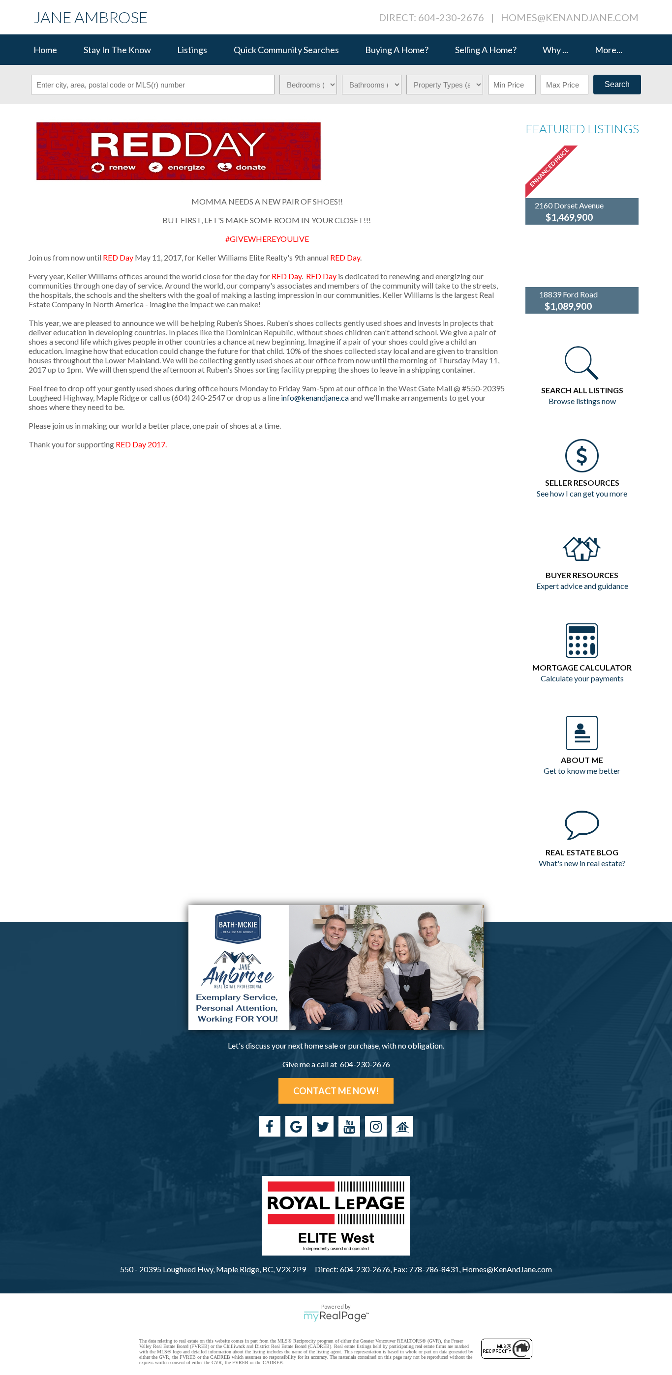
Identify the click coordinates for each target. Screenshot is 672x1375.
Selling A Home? (486, 49)
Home (45, 49)
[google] (296, 1126)
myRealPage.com (336, 1316)
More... (608, 49)
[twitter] (323, 1126)
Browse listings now (582, 401)
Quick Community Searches (286, 49)
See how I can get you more (582, 493)
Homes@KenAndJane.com (570, 17)
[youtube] (349, 1126)
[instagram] (376, 1126)
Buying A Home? (396, 49)
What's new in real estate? (582, 863)
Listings (192, 49)
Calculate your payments (582, 678)
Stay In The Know (117, 49)
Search (617, 84)
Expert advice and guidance (582, 585)
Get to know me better (582, 770)
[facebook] (269, 1126)
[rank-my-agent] (402, 1126)
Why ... (555, 49)
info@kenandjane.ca (315, 397)
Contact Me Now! (336, 1090)
